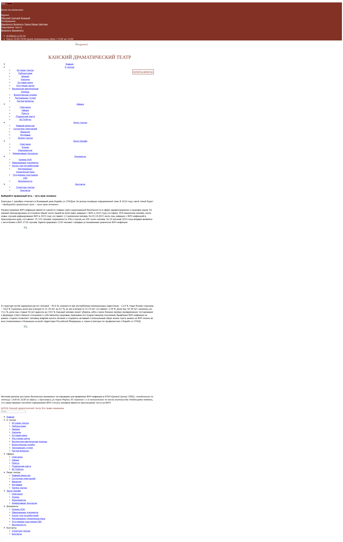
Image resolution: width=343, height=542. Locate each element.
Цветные (43, 24)
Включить (18, 24)
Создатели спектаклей (25, 128)
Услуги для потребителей (25, 165)
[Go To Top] (1, 539)
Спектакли (25, 107)
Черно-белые (31, 24)
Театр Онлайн (80, 141)
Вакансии (25, 131)
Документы (80, 156)
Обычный (6, 18)
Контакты (80, 184)
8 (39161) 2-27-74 (15, 35)
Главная (69, 64)
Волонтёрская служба (25, 94)
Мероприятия (25, 150)
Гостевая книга (25, 82)
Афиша (80, 104)
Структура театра (25, 187)
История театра (25, 70)
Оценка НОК (25, 159)
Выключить (7, 24)
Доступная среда (25, 85)
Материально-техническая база (25, 170)
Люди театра (80, 122)
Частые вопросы (25, 100)
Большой (25, 18)
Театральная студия (25, 97)
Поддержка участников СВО (25, 176)
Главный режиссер (25, 125)
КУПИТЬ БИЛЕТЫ (143, 71)
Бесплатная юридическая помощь (25, 90)
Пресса (25, 113)
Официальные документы (25, 162)
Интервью (25, 134)
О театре (69, 67)
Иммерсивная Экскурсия (25, 153)
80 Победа (25, 119)
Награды (25, 79)
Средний (15, 18)
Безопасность (25, 181)
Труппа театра (25, 137)
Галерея (25, 76)
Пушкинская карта (25, 116)
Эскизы (25, 147)
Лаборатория (25, 73)
